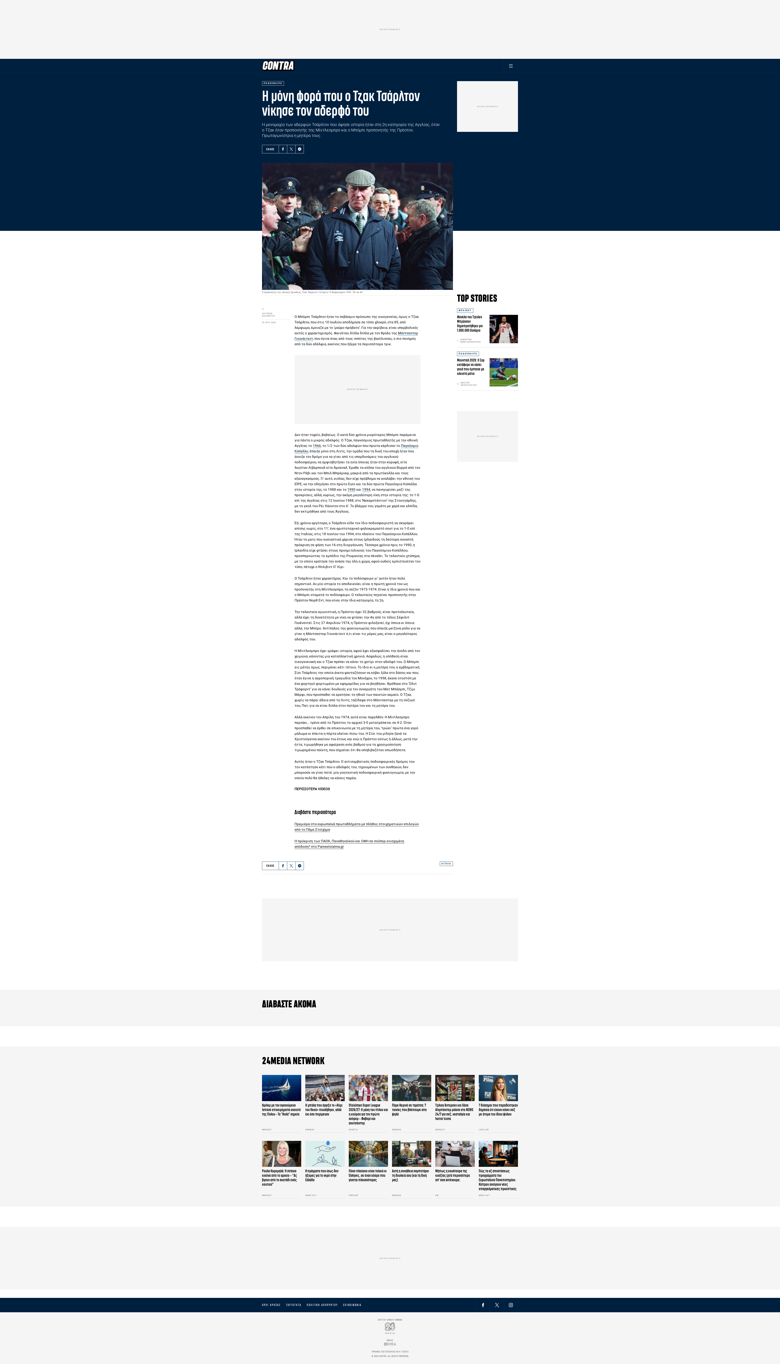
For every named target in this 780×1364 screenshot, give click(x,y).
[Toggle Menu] (511, 66)
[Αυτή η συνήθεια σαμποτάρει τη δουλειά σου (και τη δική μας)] (411, 1154)
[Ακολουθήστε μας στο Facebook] (483, 1305)
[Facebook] (283, 149)
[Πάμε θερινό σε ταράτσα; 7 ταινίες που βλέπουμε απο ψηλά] (411, 1088)
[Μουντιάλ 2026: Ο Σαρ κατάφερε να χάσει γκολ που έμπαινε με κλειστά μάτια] (504, 372)
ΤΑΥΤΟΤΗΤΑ (293, 1305)
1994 (366, 489)
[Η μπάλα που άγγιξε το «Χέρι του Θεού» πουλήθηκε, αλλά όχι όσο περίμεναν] (324, 1088)
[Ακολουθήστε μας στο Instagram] (511, 1305)
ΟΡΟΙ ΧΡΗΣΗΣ (271, 1305)
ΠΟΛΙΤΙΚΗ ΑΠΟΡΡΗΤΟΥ (322, 1305)
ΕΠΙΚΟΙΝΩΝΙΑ (352, 1305)
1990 (351, 489)
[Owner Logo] (390, 1328)
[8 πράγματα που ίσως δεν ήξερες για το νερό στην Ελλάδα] (324, 1154)
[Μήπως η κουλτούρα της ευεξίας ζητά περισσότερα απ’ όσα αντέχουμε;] (454, 1154)
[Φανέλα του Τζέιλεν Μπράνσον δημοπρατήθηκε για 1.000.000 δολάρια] (504, 329)
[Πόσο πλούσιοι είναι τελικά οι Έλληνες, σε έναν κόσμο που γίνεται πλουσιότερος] (368, 1154)
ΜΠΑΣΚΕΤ (465, 310)
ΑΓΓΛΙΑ (446, 863)
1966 (317, 446)
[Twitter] (291, 149)
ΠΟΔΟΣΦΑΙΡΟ (468, 353)
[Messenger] (299, 149)
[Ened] (390, 1344)
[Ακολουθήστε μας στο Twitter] (497, 1305)
